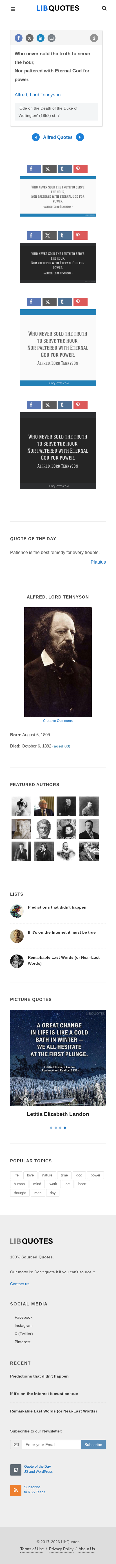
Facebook (23, 1317)
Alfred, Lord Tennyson (38, 94)
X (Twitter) (24, 1333)
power (95, 1175)
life (16, 1175)
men (37, 1193)
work (53, 1184)
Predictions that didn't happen (57, 907)
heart (82, 1184)
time (64, 1175)
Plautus (98, 562)
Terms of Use (32, 1549)
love (30, 1175)
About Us (87, 1549)
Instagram (24, 1325)
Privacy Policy (61, 1549)
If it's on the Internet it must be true (62, 932)
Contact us (19, 1284)
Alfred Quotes (58, 137)
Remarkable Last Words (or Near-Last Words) (53, 1411)
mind (37, 1184)
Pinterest (22, 1342)
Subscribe (93, 1444)
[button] (104, 7)
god (79, 1175)
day (53, 1193)
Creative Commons (58, 721)
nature (47, 1175)
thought (20, 1193)
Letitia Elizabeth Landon (58, 1114)
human (19, 1184)
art (68, 1184)
